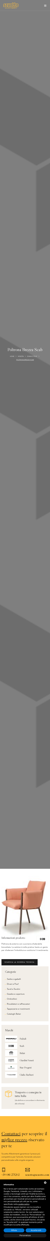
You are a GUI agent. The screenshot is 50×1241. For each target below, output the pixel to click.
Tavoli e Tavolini (13, 989)
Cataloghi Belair (14, 1014)
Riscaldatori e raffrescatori (18, 1004)
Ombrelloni (12, 999)
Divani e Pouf (32, 356)
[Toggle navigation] (45, 6)
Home (12, 356)
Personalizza (25, 1235)
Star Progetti (26, 1067)
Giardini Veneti (27, 1060)
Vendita (21, 356)
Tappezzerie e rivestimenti (18, 1009)
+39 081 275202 (10, 1174)
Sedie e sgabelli (14, 979)
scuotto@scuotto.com (37, 1174)
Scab (22, 1045)
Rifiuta (14, 1230)
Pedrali (23, 1038)
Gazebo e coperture (16, 994)
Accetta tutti (36, 1230)
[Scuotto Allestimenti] (10, 5)
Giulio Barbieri (26, 1074)
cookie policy (23, 1204)
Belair (22, 1053)
